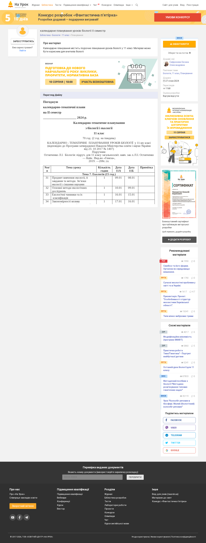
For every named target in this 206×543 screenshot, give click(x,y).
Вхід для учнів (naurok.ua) (165, 494)
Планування (186, 73)
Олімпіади (110, 516)
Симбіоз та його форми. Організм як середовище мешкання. (176, 269)
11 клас (175, 73)
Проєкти (109, 508)
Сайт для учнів (170, 5)
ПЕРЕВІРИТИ (135, 477)
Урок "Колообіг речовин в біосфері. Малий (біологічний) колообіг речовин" (179, 404)
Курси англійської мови (117, 523)
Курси (60, 505)
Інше (128, 5)
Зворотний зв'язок (23, 506)
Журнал (36, 5)
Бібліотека (47, 5)
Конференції (63, 501)
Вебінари (61, 497)
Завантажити (180, 44)
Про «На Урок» (17, 494)
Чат (96, 4)
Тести (58, 5)
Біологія (167, 73)
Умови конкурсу (178, 17)
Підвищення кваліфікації (76, 5)
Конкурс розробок (77, 15)
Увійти (22, 50)
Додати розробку (180, 239)
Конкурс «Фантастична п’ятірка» (169, 501)
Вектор (61, 508)
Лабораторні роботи (115, 505)
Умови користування (160, 537)
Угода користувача (140, 537)
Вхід (182, 5)
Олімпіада (119, 5)
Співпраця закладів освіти (23, 497)
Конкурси (106, 5)
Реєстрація (192, 5)
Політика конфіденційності (183, 537)
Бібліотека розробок (115, 497)
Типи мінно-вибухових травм (178, 316)
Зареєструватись (23, 41)
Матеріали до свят (162, 497)
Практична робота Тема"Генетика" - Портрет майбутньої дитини (177, 353)
